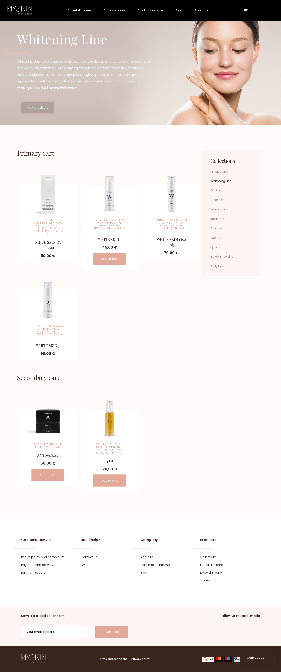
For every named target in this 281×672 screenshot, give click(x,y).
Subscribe (112, 632)
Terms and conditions (112, 659)
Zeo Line (216, 238)
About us (201, 10)
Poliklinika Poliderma (155, 565)
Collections (208, 557)
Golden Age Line (221, 256)
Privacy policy (140, 659)
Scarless (216, 228)
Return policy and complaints (43, 557)
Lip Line (215, 247)
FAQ (84, 565)
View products (37, 108)
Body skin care (114, 10)
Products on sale (150, 10)
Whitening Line (220, 181)
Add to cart (109, 259)
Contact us (89, 557)
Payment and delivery (37, 565)
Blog (178, 10)
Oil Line (215, 190)
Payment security (34, 573)
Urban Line (217, 209)
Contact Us (255, 658)
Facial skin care (79, 10)
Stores (204, 580)
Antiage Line (219, 171)
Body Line (217, 266)
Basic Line (217, 219)
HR (246, 10)
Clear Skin (217, 200)
